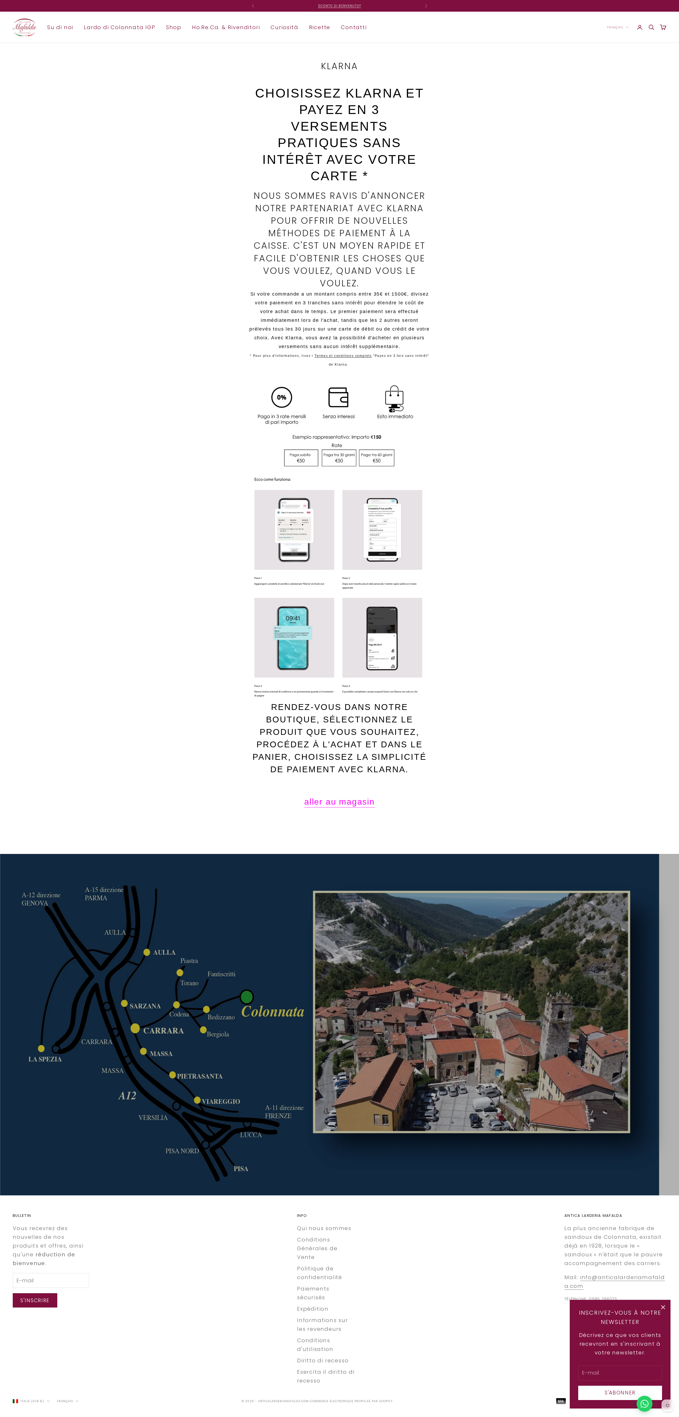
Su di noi (60, 27)
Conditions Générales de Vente (317, 1248)
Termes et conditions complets (343, 356)
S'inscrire (35, 1300)
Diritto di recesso (323, 1360)
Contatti (354, 27)
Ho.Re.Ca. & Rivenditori (226, 27)
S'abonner (620, 1392)
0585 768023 (603, 1299)
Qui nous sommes (324, 1228)
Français (615, 27)
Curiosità (284, 27)
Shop (173, 27)
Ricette (319, 27)
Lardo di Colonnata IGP (119, 27)
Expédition (313, 1309)
